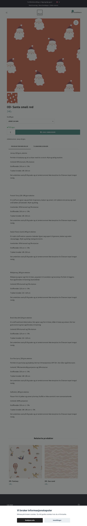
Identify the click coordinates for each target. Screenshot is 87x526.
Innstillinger (57, 520)
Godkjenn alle (30, 520)
